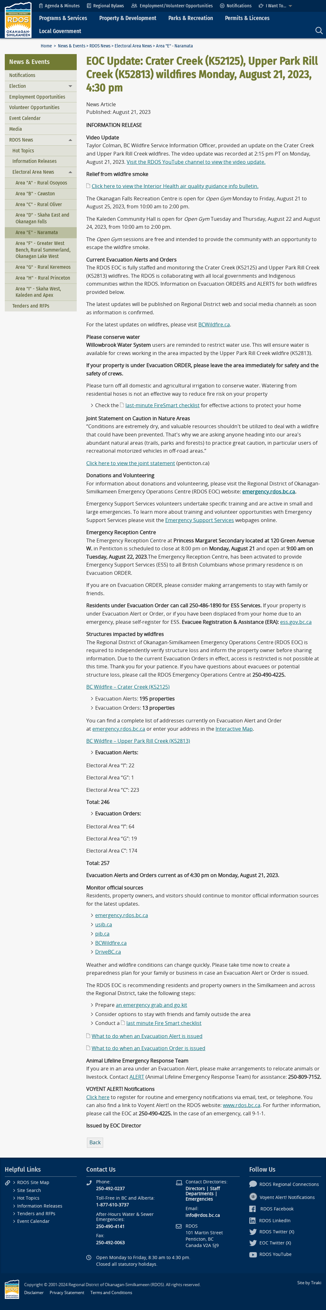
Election (17, 86)
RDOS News (99, 46)
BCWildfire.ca (214, 325)
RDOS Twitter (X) (276, 1232)
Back (95, 1142)
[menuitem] (59, 6)
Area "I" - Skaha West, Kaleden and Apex (38, 292)
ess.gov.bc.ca (296, 622)
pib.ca (102, 934)
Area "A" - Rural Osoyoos (41, 183)
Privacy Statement (67, 1292)
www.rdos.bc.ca (241, 1105)
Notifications (239, 6)
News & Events (71, 46)
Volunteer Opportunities (34, 107)
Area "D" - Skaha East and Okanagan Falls (42, 218)
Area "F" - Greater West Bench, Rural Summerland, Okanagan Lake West (43, 250)
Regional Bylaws (108, 6)
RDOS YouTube (275, 1254)
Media (15, 129)
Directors (195, 1188)
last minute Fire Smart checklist (164, 1023)
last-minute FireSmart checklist (162, 405)
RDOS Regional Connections (289, 1184)
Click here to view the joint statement (130, 463)
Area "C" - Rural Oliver (39, 204)
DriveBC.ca (108, 952)
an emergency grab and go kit (151, 1005)
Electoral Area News (133, 46)
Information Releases (34, 161)
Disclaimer (34, 1292)
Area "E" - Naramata (37, 232)
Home (46, 46)
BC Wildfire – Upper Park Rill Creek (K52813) (138, 741)
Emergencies (199, 1199)
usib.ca (103, 925)
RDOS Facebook (277, 1209)
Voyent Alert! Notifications (287, 1197)
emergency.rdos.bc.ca (118, 729)
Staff (215, 1188)
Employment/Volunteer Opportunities (176, 6)
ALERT (137, 1077)
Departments (200, 1193)
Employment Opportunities (37, 97)
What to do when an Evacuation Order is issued (148, 1048)
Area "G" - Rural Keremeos (43, 267)
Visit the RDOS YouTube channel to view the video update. (196, 162)
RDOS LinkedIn (275, 1220)
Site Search (29, 1190)
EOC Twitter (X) (275, 1243)
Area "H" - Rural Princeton (43, 278)
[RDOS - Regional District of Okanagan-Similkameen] (18, 19)
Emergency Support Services (199, 520)
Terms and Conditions (111, 1292)
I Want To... (276, 6)
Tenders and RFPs (30, 306)
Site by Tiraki (309, 1282)
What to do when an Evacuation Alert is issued (147, 1036)
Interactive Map (234, 729)
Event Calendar (25, 118)
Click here (98, 1097)
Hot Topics (23, 151)
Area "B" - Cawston (35, 194)
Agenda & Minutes (62, 6)
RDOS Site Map (33, 1182)
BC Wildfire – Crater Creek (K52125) (128, 687)
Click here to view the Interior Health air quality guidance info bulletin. (175, 186)
